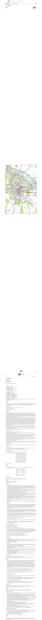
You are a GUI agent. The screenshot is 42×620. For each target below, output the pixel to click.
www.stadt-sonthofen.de (14, 395)
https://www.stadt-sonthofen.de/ (10, 383)
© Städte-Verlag (35, 371)
